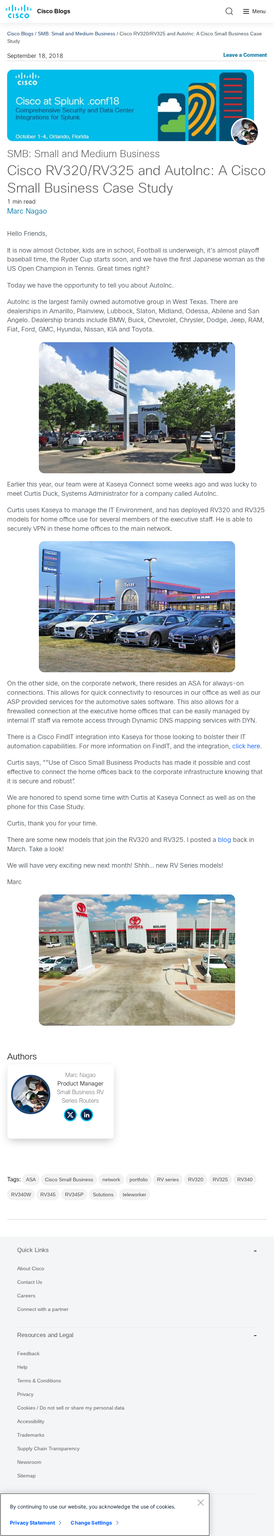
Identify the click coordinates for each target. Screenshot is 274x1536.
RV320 (195, 1179)
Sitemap (26, 1475)
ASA (31, 1179)
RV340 (245, 1179)
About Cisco (30, 1268)
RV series (168, 1179)
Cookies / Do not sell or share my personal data (71, 1408)
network (111, 1179)
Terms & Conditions (39, 1380)
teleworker (134, 1194)
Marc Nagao (27, 211)
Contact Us (29, 1282)
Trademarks (30, 1435)
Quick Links (33, 1250)
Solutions (103, 1194)
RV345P (74, 1194)
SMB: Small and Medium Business (76, 33)
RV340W (21, 1194)
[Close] (200, 1502)
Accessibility (30, 1421)
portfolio (139, 1179)
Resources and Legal (45, 1335)
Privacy (25, 1394)
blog (224, 840)
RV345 (48, 1194)
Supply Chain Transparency (48, 1448)
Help (22, 1367)
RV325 (220, 1179)
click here (246, 747)
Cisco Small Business (69, 1179)
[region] (105, 1514)
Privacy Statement (32, 1523)
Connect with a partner (42, 1309)
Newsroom (29, 1462)
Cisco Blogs (53, 11)
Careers (26, 1295)
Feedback (28, 1353)
